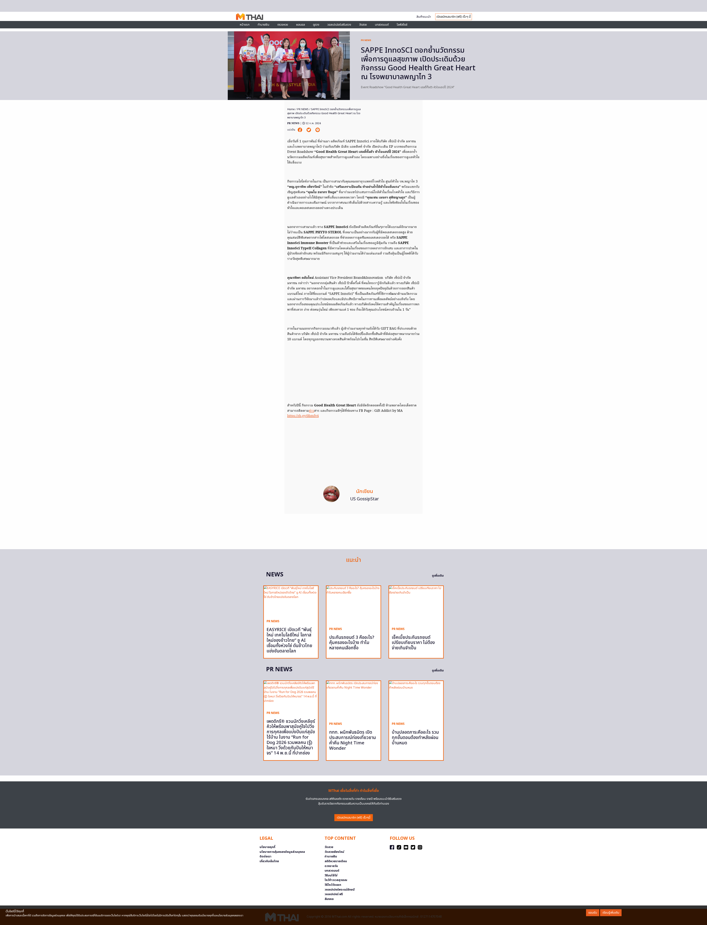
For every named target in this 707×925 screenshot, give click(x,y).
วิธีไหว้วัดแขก (333, 885)
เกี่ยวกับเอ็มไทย (269, 861)
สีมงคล (329, 899)
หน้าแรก (244, 24)
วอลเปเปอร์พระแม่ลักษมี (340, 889)
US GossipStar (364, 499)
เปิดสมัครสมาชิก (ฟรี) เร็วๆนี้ (353, 817)
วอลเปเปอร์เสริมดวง (339, 24)
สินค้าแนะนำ (423, 17)
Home (291, 109)
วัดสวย (363, 24)
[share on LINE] (318, 130)
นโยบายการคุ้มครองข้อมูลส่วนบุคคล (282, 852)
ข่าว (311, 411)
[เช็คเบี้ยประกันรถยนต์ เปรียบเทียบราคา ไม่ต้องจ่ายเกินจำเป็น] (416, 605)
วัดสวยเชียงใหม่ (334, 852)
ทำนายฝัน (263, 24)
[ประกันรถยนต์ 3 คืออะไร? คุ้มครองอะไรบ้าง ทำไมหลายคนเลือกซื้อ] (353, 605)
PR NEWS (366, 40)
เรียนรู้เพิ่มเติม (610, 912)
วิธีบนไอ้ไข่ (331, 875)
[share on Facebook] (300, 130)
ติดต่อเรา (265, 856)
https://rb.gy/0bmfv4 (303, 416)
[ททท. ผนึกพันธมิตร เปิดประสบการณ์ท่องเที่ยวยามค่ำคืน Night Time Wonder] (353, 700)
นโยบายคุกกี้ (267, 847)
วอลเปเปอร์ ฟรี (334, 894)
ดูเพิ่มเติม (438, 575)
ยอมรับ (592, 912)
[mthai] (249, 16)
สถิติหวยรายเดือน (336, 861)
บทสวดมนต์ (382, 24)
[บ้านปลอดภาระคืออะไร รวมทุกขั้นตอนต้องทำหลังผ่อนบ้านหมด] (416, 700)
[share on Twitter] (309, 130)
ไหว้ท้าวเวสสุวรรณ (336, 880)
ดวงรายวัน (331, 866)
